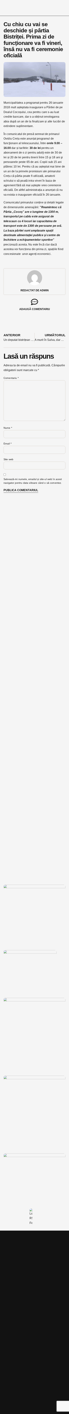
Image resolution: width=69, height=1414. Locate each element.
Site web (8, 459)
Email (8, 443)
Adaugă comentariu (34, 309)
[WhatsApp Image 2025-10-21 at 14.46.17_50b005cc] (34, 887)
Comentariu (11, 378)
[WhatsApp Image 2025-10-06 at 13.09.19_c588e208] (34, 1078)
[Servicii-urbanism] (30, 952)
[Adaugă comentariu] (34, 301)
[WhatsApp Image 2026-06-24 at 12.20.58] (34, 1156)
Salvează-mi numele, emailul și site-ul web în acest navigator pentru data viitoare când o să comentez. (33, 481)
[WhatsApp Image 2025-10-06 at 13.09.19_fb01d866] (34, 1000)
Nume (8, 427)
